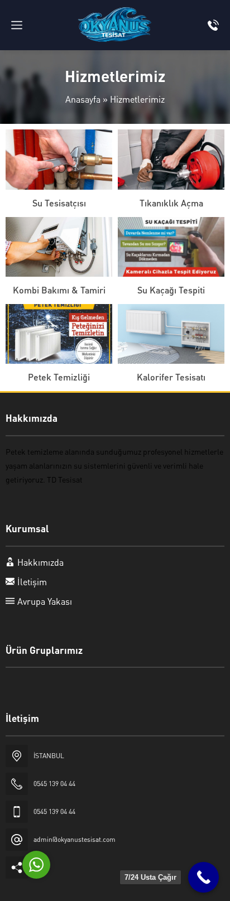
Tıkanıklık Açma (171, 203)
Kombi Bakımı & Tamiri (59, 290)
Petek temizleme (34, 451)
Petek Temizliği (59, 377)
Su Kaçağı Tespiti (171, 290)
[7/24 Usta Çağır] (203, 877)
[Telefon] (213, 25)
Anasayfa (82, 99)
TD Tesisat (65, 479)
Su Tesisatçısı (59, 203)
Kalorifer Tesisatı (171, 377)
